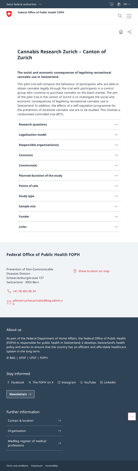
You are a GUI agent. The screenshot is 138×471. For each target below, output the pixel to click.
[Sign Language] (119, 4)
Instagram (69, 382)
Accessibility (51, 465)
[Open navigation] (129, 16)
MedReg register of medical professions (27, 443)
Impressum (37, 465)
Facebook (17, 382)
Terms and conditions (17, 465)
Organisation (17, 431)
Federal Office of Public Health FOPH (41, 12)
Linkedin (110, 382)
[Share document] (129, 32)
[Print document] (120, 32)
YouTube (90, 382)
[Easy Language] (112, 4)
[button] (132, 416)
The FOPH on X (43, 382)
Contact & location (20, 421)
